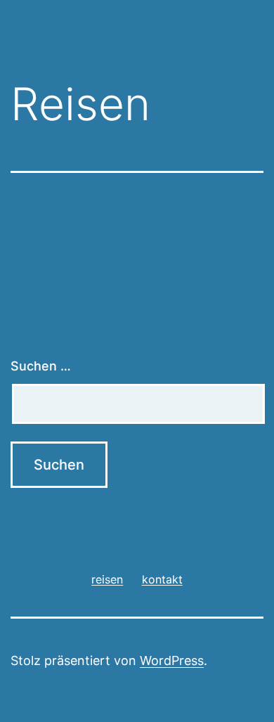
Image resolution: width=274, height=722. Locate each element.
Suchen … (41, 366)
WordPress (172, 660)
